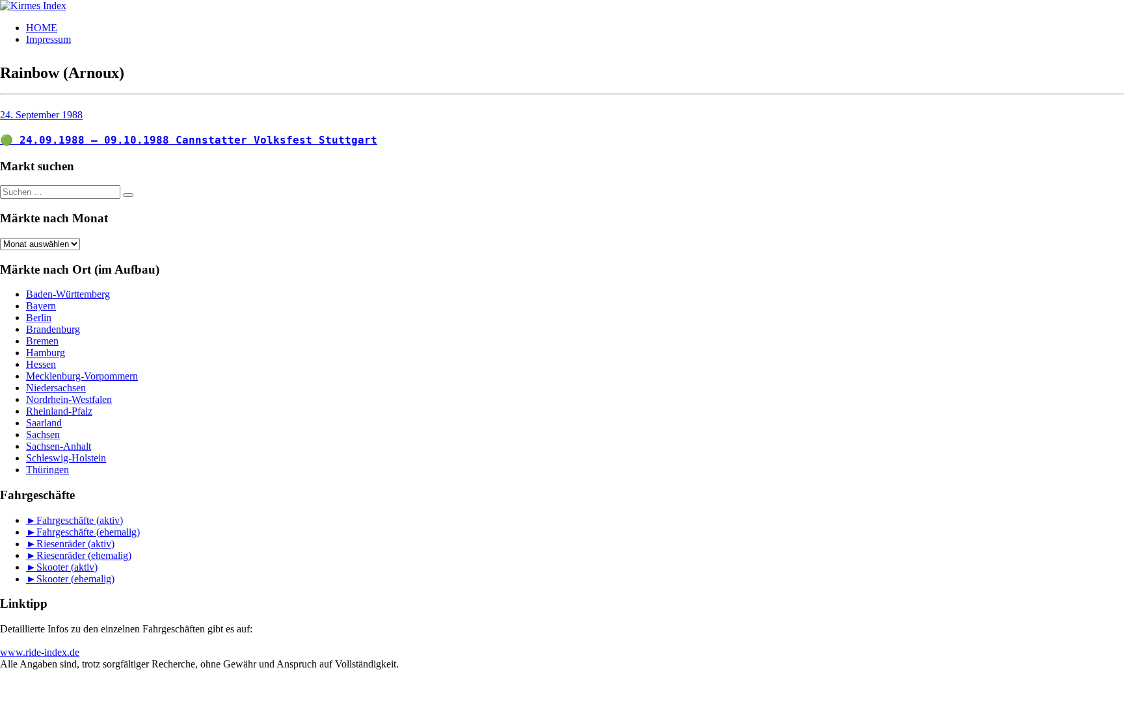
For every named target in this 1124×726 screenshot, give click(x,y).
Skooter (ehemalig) (75, 578)
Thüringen (47, 469)
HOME (41, 27)
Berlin (38, 317)
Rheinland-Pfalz (59, 411)
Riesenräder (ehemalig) (83, 555)
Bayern (41, 305)
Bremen (42, 340)
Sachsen (43, 434)
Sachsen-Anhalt (58, 446)
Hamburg (45, 352)
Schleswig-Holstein (66, 457)
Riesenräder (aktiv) (75, 543)
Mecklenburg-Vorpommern (82, 376)
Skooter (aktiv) (67, 567)
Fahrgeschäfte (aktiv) (79, 520)
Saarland (44, 422)
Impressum (48, 39)
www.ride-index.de (39, 652)
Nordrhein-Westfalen (69, 399)
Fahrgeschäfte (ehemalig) (88, 532)
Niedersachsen (56, 387)
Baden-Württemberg (68, 294)
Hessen (41, 364)
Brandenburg (53, 329)
